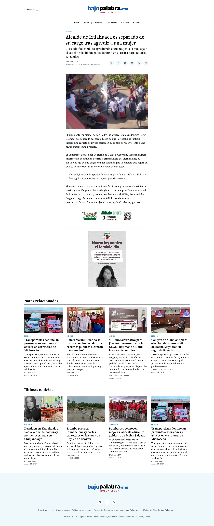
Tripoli (147, 517)
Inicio (76, 23)
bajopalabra (72, 62)
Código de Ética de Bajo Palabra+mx (159, 510)
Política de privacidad (82, 510)
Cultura (125, 23)
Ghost (140, 517)
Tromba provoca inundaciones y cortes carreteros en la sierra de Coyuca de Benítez (83, 433)
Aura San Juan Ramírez (119, 376)
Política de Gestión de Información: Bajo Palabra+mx (117, 510)
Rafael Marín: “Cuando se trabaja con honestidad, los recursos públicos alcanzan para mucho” (85, 345)
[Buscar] (37, 10)
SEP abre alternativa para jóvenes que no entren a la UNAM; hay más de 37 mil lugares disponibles (126, 345)
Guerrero (97, 23)
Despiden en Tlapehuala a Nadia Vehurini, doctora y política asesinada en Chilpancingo (41, 433)
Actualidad (111, 23)
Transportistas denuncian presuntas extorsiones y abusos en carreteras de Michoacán (41, 345)
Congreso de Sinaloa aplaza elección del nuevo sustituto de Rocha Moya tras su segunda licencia (169, 345)
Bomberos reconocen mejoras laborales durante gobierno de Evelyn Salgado (127, 431)
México (86, 23)
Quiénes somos (63, 510)
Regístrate (43, 510)
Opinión (136, 23)
